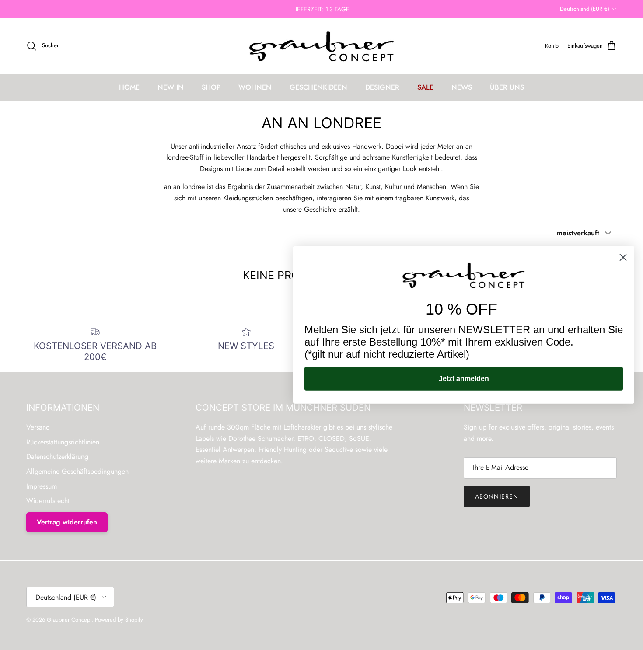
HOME (129, 87)
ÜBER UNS (507, 87)
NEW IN (170, 87)
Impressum (41, 486)
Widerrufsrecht (48, 501)
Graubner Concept (69, 619)
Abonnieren (496, 496)
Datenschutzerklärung (57, 456)
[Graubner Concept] (321, 46)
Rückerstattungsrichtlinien (62, 442)
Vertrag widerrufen (67, 522)
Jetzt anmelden (464, 378)
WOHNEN (255, 87)
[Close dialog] (623, 257)
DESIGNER (382, 87)
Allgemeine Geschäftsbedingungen (77, 471)
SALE (425, 87)
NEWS (461, 87)
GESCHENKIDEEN (318, 87)
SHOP (211, 87)
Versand (38, 427)
